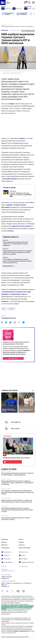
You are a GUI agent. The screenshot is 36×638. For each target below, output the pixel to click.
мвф (4, 308)
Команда (3, 566)
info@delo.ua (5, 586)
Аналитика (7, 558)
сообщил (11, 104)
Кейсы (23, 555)
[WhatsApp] (19, 322)
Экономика (13, 191)
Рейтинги (22, 545)
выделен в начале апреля (21, 226)
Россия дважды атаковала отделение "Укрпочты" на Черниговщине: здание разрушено (15, 243)
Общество (4, 545)
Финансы (4, 30)
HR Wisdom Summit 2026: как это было (16, 458)
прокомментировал (10, 179)
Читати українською (28, 30)
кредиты (11, 308)
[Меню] (33, 2)
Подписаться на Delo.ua (13, 462)
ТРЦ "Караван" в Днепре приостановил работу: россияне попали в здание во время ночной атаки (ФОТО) (17, 261)
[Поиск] (29, 2)
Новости (5, 240)
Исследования (8, 562)
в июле (11, 231)
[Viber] (14, 322)
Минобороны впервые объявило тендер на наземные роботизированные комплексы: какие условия (17, 509)
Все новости (8, 266)
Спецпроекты (5, 548)
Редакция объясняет (27, 562)
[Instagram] (23, 591)
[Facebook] (2, 322)
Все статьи (15, 428)
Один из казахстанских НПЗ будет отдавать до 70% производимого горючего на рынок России (16, 501)
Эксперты (7, 555)
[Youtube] (18, 591)
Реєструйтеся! (13, 358)
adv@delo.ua (5, 578)
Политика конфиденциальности (8, 570)
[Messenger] (23, 322)
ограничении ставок (18, 294)
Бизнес (21, 539)
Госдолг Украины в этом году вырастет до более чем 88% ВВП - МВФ (21, 194)
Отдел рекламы (23, 566)
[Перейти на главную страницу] (3, 2)
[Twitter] (10, 322)
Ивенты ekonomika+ (25, 548)
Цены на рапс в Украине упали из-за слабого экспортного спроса (15, 518)
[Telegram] (6, 322)
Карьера (21, 542)
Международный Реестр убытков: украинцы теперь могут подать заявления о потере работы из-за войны (17, 252)
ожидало (4, 301)
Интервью (24, 558)
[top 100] (8, 2)
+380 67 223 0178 (6, 577)
